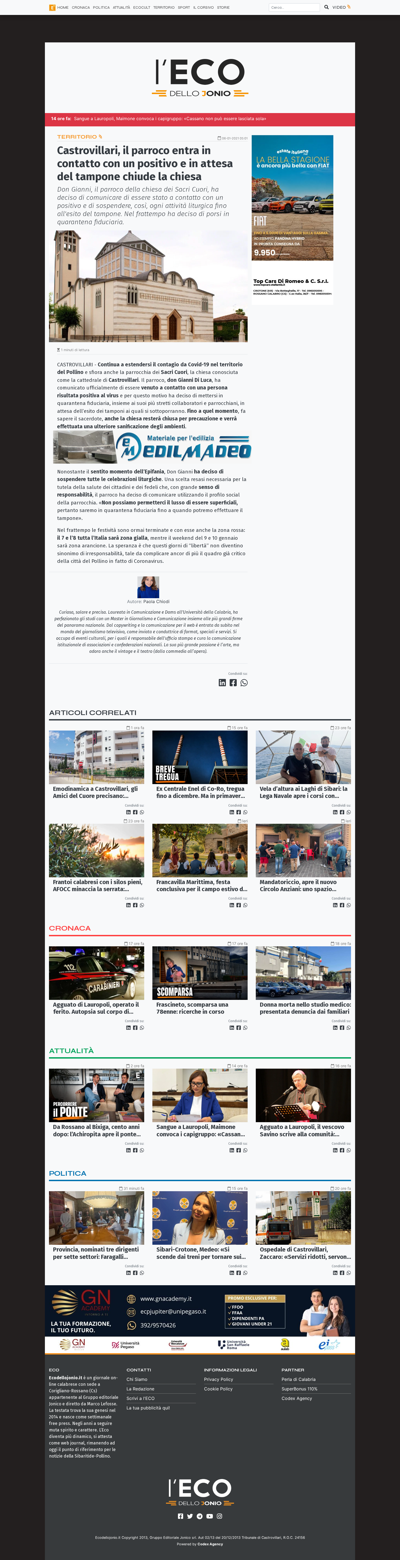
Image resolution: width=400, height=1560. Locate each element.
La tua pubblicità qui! (148, 1408)
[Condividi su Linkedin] (223, 683)
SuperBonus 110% (300, 1388)
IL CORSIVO (203, 7)
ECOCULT (141, 7)
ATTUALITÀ (121, 7)
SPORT (184, 7)
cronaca (70, 928)
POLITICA (101, 7)
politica (68, 1173)
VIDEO (340, 7)
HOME (63, 7)
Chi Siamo (137, 1379)
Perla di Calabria (299, 1379)
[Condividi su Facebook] (234, 683)
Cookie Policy (218, 1388)
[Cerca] (326, 7)
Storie (223, 7)
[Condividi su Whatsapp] (244, 683)
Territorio (77, 136)
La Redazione (140, 1388)
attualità (71, 1051)
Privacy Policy (218, 1379)
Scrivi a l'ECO (141, 1398)
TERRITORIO (164, 7)
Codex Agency (297, 1398)
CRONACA (81, 7)
